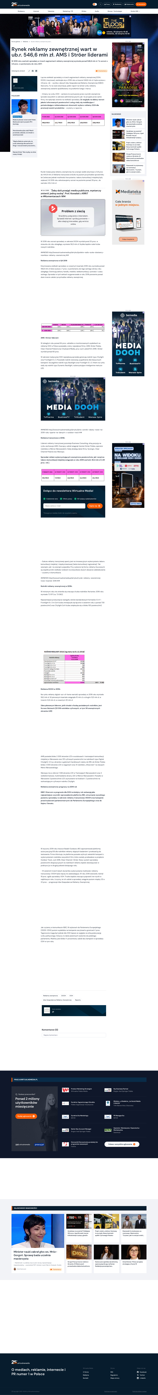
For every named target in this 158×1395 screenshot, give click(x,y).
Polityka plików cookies (139, 1391)
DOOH (63, 996)
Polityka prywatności (110, 1391)
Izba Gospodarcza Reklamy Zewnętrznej (57, 1000)
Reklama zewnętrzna (50, 996)
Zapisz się (93, 506)
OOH (71, 996)
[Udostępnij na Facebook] (33, 71)
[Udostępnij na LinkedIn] (36, 71)
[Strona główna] (21, 4)
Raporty (78, 1000)
